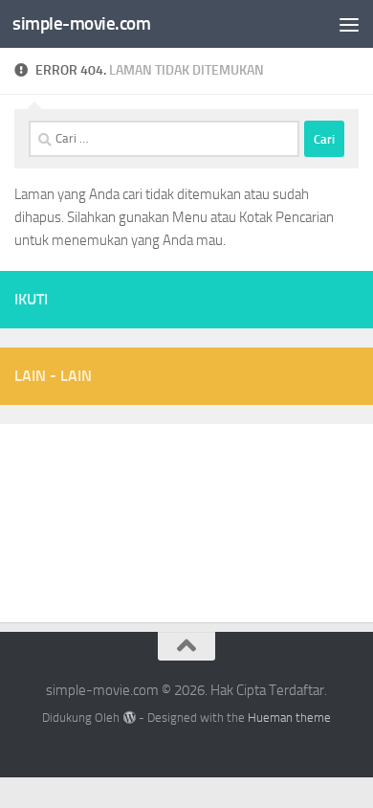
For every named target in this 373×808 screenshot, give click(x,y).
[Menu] (349, 24)
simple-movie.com (81, 23)
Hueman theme (289, 717)
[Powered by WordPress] (128, 717)
